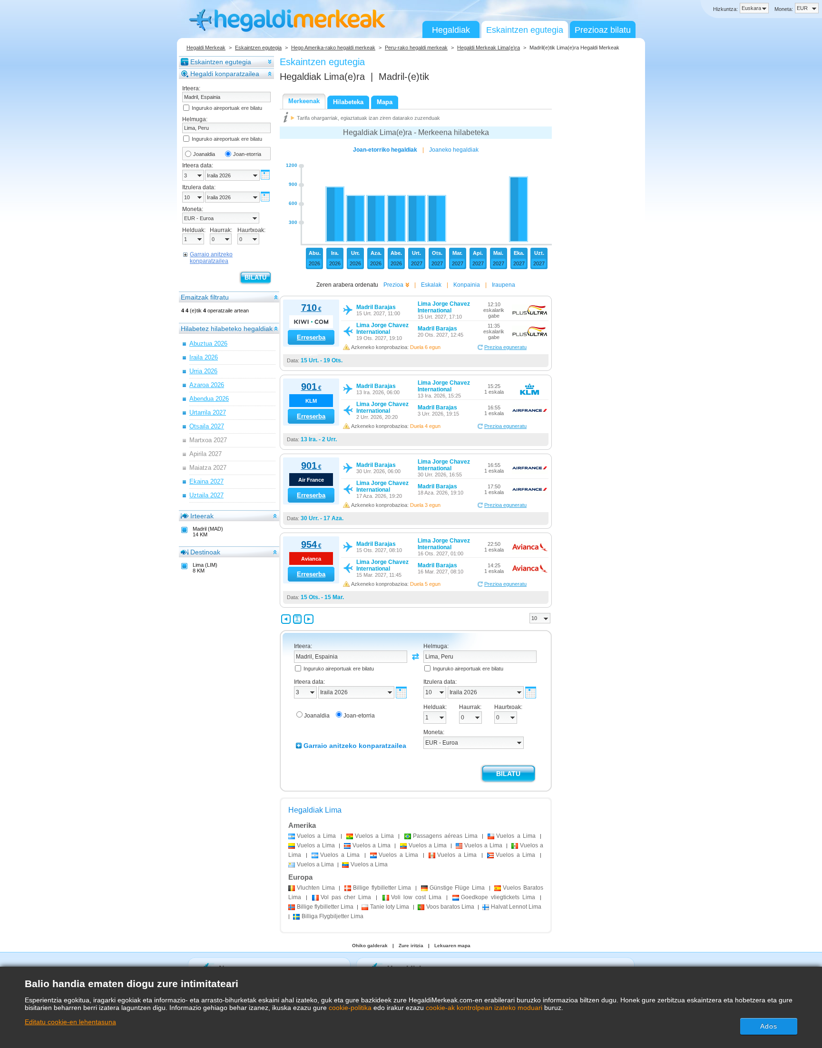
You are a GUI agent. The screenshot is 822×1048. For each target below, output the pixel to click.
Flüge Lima (457, 887)
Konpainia (466, 284)
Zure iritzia (411, 945)
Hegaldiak (451, 30)
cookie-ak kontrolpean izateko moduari (484, 1007)
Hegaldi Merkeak (205, 47)
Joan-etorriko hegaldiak (385, 149)
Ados (768, 1026)
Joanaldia (204, 154)
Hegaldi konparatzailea (224, 74)
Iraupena (503, 284)
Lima (316, 887)
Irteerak (202, 516)
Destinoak (205, 552)
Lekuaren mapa (452, 945)
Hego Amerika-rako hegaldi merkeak (333, 47)
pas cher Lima (346, 897)
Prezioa (393, 284)
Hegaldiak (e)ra (322, 76)
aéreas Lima (445, 836)
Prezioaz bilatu (603, 30)
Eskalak (431, 284)
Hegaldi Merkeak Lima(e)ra (488, 47)
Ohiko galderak (370, 945)
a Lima (316, 836)
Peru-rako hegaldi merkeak (416, 47)
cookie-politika (350, 1007)
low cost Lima (416, 897)
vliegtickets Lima (498, 897)
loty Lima (389, 906)
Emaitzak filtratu (205, 297)
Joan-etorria (247, 154)
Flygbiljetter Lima (332, 916)
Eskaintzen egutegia (524, 30)
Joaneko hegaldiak (454, 149)
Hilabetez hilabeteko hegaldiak (227, 328)
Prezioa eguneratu (505, 347)
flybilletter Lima (382, 887)
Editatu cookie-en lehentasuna (70, 1022)
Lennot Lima (516, 906)
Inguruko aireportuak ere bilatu (227, 108)
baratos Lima (450, 906)
